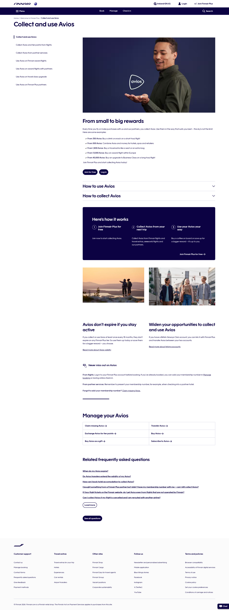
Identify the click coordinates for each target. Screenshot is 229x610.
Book (102, 11)
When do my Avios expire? (95, 471)
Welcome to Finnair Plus (29, 18)
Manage (114, 11)
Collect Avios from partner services (31, 53)
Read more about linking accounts (164, 347)
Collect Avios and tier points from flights (34, 45)
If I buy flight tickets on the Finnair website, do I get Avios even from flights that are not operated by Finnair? (133, 492)
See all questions (92, 518)
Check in (127, 11)
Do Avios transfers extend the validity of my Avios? (107, 476)
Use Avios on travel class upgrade (31, 77)
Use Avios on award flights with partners (34, 69)
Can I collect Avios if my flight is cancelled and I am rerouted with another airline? (121, 497)
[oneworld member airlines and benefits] (35, 3)
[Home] (22, 3)
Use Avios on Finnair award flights (31, 61)
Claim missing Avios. (131, 391)
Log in (104, 172)
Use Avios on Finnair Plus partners (31, 84)
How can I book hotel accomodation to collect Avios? (108, 482)
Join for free (90, 172)
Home (16, 18)
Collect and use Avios (25, 37)
